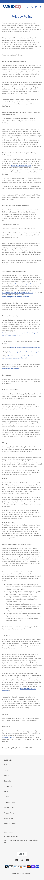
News (6, 792)
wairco (18, 873)
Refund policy (9, 808)
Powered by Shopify (26, 873)
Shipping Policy (9, 802)
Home (6, 770)
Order (6, 765)
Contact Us (8, 786)
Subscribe (7, 781)
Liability (7, 797)
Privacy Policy (9, 813)
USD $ (21, 854)
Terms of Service (10, 824)
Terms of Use (8, 818)
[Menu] (40, 7)
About (6, 776)
